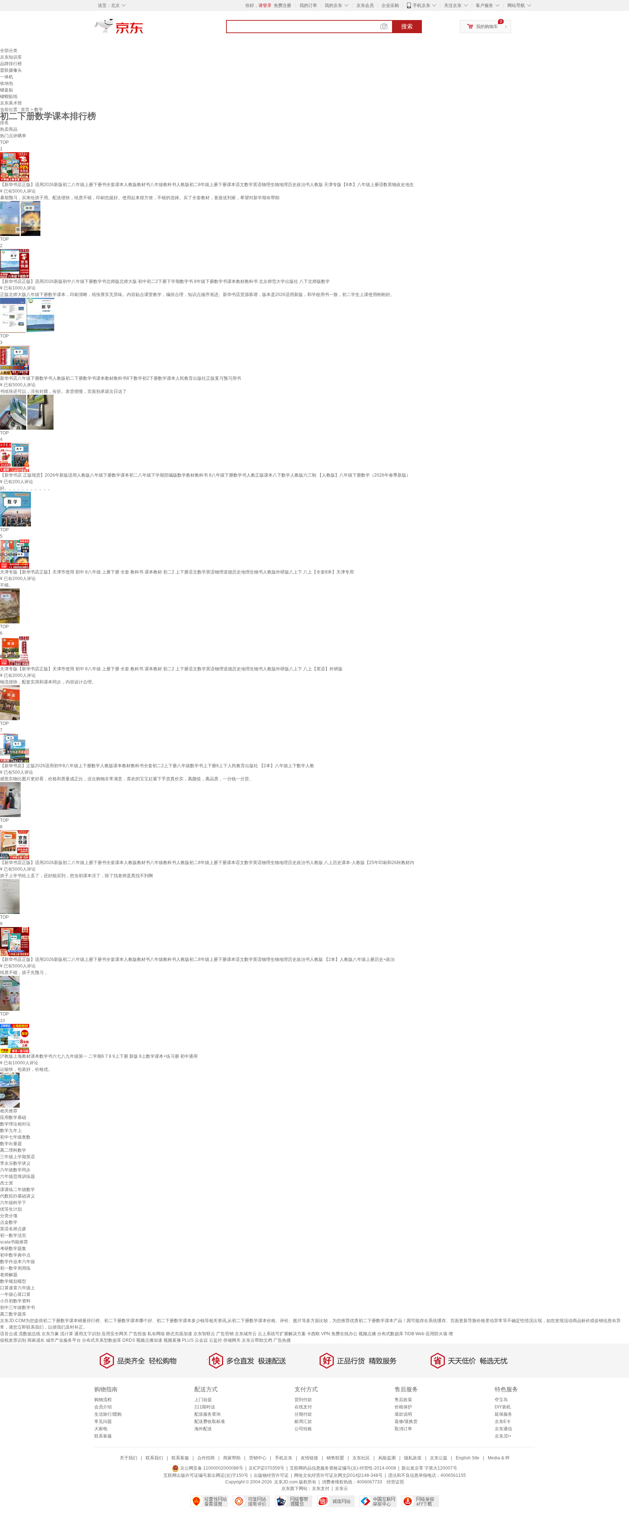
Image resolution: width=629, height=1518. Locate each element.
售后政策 (403, 1399)
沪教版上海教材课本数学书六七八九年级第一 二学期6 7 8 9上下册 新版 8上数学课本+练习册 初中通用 (99, 1056)
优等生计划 (11, 1209)
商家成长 (36, 1340)
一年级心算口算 (15, 1294)
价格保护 (403, 1406)
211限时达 (204, 1406)
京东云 (341, 1488)
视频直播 (172, 1340)
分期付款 (303, 1414)
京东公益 (438, 1457)
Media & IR (499, 1457)
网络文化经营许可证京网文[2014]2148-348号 (338, 1475)
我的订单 (308, 5)
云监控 (215, 1340)
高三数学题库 (13, 1314)
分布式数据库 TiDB (395, 1333)
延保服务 (503, 1414)
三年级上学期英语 (17, 1156)
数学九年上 (11, 1130)
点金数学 (8, 1222)
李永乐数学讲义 (15, 1163)
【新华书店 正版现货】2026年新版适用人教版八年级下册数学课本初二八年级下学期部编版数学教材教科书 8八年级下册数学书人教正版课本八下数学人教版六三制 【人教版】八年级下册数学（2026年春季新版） (205, 475)
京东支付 (320, 1488)
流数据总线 (29, 1333)
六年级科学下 (13, 1202)
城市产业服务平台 (63, 1340)
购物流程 (103, 1399)
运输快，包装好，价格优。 (26, 1069)
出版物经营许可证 (271, 1475)
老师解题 (8, 1274)
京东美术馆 (11, 103)
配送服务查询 (207, 1414)
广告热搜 (282, 1340)
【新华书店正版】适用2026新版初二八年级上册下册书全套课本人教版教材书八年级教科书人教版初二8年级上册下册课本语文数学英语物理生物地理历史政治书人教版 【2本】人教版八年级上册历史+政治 (197, 959)
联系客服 (103, 1436)
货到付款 (303, 1399)
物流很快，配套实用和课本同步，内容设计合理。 (48, 682)
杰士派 (6, 1183)
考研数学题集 (13, 1248)
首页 (26, 109)
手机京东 (421, 5)
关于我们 (128, 1457)
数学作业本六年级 (17, 1261)
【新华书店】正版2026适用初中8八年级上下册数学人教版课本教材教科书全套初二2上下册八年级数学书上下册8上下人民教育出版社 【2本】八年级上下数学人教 (157, 765)
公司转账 (303, 1428)
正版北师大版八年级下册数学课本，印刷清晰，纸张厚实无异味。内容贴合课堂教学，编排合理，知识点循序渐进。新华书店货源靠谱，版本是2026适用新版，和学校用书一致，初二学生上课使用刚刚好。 (197, 294)
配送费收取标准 (209, 1421)
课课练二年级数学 (17, 1189)
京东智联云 (204, 1333)
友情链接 (309, 1457)
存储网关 (232, 1340)
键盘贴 (6, 89)
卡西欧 (313, 1333)
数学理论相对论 (15, 1124)
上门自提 (203, 1399)
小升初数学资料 (15, 1301)
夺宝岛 (501, 1399)
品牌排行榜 (11, 63)
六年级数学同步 (15, 1169)
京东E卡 (503, 1421)
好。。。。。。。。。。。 (26, 488)
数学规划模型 (13, 1281)
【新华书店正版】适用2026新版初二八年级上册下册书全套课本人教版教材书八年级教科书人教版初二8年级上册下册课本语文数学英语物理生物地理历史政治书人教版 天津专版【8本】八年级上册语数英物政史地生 (207, 184)
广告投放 (137, 1333)
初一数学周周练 (15, 1268)
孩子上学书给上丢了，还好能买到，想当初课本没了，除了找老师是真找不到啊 (76, 875)
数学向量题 (11, 1143)
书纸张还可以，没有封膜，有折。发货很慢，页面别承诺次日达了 (63, 391)
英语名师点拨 (13, 1228)
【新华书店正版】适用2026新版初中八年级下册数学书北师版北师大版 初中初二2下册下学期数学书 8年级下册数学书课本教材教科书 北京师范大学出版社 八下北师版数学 (165, 281)
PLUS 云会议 (195, 1340)
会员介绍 (103, 1406)
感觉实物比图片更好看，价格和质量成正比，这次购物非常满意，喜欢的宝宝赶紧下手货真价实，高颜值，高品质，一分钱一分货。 (126, 778)
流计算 (66, 1333)
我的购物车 (487, 26)
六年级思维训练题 (17, 1176)
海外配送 (203, 1428)
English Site (467, 1457)
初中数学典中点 (15, 1255)
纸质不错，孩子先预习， (24, 972)
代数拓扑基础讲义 (17, 1196)
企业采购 (390, 5)
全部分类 (8, 50)
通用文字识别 (87, 1333)
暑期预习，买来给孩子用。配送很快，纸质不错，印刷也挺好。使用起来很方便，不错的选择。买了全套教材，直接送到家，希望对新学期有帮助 (140, 197)
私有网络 (156, 1333)
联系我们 (154, 1457)
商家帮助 (232, 1457)
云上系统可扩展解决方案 (282, 1333)
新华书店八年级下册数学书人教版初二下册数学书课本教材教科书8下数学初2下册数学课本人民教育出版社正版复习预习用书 (120, 378)
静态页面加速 (179, 1333)
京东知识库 (11, 57)
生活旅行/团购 (108, 1414)
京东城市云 (246, 1333)
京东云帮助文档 (257, 1340)
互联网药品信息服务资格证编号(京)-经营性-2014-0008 (343, 1468)
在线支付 (303, 1406)
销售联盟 (335, 1457)
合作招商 (206, 1457)
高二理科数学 (13, 1150)
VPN (325, 1333)
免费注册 (282, 5)
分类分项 (8, 1215)
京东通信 (503, 1428)
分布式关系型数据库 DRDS (108, 1340)
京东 (143, 29)
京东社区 (361, 1457)
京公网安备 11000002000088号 (211, 1468)
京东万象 (50, 1333)
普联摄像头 (11, 70)
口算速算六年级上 (17, 1287)
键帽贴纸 (8, 96)
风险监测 (387, 1457)
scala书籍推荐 (14, 1242)
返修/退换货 (406, 1421)
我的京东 (333, 5)
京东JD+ (503, 1436)
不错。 (6, 585)
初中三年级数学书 (17, 1307)
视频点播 (367, 1333)
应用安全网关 (115, 1333)
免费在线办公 (344, 1333)
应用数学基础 (13, 1117)
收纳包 (6, 83)
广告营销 (225, 1333)
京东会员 (365, 5)
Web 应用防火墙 (431, 1333)
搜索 (407, 26)
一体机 (6, 76)
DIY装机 (503, 1406)
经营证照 (395, 1482)
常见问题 (103, 1421)
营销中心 (257, 1457)
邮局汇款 (303, 1421)
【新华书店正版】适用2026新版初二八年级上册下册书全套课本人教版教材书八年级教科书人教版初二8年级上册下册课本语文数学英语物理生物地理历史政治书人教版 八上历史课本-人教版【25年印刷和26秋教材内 (207, 862)
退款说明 (403, 1414)
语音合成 (8, 1333)
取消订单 (403, 1428)
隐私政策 (413, 1457)
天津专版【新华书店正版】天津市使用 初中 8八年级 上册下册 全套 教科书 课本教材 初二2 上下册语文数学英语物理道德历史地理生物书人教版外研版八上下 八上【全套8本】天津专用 (177, 572)
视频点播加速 (149, 1340)
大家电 (100, 1428)
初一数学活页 (13, 1235)
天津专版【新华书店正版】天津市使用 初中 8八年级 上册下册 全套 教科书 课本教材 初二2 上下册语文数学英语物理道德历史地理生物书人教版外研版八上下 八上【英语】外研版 (171, 668)
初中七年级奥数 (15, 1137)
